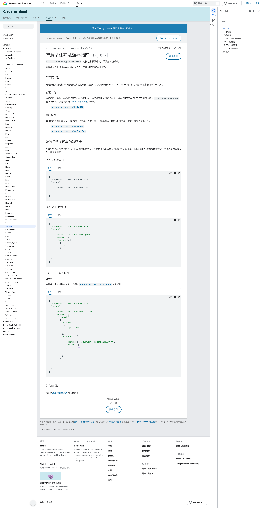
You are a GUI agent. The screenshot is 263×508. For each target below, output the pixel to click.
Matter (43, 445)
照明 (110, 445)
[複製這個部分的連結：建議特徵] (59, 115)
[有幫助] (175, 48)
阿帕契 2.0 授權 (115, 422)
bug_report (249, 11)
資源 (52, 3)
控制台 (248, 3)
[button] (18, 48)
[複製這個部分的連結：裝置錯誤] (61, 386)
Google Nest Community (187, 463)
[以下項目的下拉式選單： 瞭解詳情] (27, 17)
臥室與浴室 (113, 475)
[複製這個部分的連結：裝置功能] (61, 77)
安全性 (111, 455)
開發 (42, 3)
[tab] (50, 167)
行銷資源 (146, 450)
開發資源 (146, 455)
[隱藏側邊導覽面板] (33, 503)
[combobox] (206, 3)
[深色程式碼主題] (175, 173)
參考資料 (49, 17)
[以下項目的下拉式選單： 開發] (39, 17)
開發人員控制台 (182, 445)
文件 (77, 3)
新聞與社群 (64, 3)
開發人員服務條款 (149, 468)
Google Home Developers (56, 48)
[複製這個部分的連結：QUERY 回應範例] (69, 207)
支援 (64, 17)
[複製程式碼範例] (179, 173)
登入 (258, 3)
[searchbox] (18, 26)
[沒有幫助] (179, 48)
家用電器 (112, 465)
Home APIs (79, 445)
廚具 (110, 470)
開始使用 (7, 17)
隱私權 (49, 502)
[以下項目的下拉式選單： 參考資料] (56, 17)
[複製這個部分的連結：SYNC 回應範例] (67, 160)
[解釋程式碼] (170, 173)
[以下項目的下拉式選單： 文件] (82, 3)
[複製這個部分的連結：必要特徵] (59, 92)
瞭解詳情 (20, 17)
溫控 (110, 450)
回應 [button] (59, 167)
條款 (42, 502)
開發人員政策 (148, 473)
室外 (110, 480)
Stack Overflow (183, 458)
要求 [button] (50, 167)
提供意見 (173, 56)
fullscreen (254, 11)
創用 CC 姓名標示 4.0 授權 (84, 422)
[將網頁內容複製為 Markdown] (101, 55)
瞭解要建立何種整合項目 (50, 483)
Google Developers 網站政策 (144, 422)
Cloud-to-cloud (15, 12)
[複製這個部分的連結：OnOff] (55, 279)
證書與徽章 (147, 445)
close (258, 11)
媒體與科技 (113, 460)
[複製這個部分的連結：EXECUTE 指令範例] (72, 273)
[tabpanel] (113, 186)
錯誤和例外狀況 (79, 101)
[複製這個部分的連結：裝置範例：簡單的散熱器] (84, 142)
